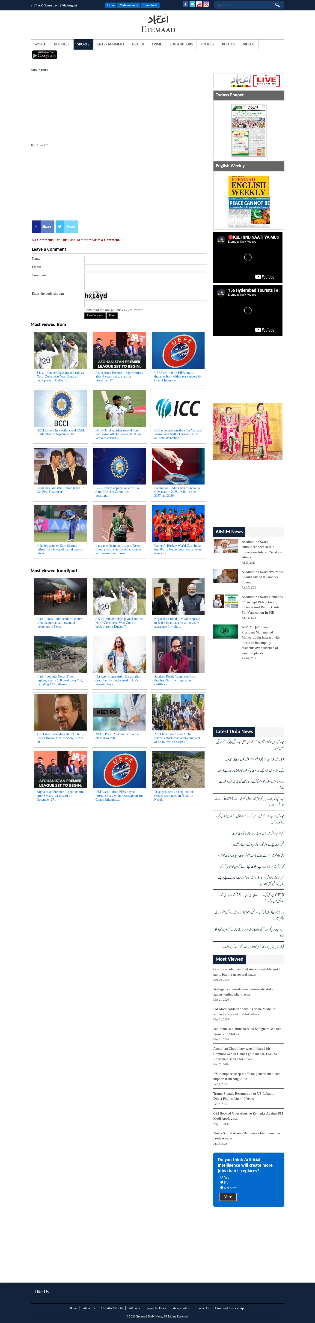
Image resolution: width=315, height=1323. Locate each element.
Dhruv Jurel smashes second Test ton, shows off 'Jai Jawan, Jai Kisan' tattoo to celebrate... (118, 434)
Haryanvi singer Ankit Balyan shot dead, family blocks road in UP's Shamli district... (117, 680)
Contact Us (202, 1308)
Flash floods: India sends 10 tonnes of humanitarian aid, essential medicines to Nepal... (59, 622)
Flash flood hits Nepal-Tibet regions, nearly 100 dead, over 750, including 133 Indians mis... (60, 680)
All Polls (134, 1308)
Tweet (70, 226)
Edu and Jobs (181, 44)
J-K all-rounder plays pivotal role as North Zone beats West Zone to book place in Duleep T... (60, 376)
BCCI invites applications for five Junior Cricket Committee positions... (117, 492)
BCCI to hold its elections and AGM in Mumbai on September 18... (60, 432)
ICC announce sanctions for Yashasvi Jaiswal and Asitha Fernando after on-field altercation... (178, 434)
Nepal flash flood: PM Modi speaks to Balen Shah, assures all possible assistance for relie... (177, 622)
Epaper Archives (156, 1308)
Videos (249, 44)
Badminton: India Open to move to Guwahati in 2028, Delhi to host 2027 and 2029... (177, 492)
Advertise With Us (112, 1308)
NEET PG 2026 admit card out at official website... (117, 736)
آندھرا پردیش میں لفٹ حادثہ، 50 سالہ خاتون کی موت (258, 833)
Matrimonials (129, 5)
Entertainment (110, 44)
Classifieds (150, 5)
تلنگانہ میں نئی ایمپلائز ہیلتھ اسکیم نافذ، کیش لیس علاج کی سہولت (254, 759)
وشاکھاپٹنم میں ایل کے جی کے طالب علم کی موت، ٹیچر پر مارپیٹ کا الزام (251, 856)
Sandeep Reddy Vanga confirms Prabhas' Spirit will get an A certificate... (175, 680)
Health (138, 44)
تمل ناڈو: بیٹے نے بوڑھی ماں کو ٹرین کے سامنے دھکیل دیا (258, 844)
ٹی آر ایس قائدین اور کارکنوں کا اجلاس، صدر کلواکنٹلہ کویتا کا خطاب (253, 947)
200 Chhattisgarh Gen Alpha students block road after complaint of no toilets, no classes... (177, 738)
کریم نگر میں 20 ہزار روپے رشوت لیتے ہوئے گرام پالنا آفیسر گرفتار (252, 867)
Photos (228, 44)
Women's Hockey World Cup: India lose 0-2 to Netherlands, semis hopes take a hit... (178, 549)
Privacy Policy (181, 1308)
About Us (89, 1308)
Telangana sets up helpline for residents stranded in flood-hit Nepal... (173, 795)
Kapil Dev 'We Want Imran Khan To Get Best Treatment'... (60, 490)
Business (61, 44)
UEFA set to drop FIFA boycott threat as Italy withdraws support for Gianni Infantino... (178, 376)
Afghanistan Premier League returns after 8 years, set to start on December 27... (119, 376)
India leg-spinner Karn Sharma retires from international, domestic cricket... (60, 549)
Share (46, 226)
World (40, 44)
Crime (157, 44)
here (126, 310)
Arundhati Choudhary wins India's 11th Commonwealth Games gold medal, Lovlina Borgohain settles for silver (245, 1054)
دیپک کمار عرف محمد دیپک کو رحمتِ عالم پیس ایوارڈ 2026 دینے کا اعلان (250, 770)
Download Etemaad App (230, 1308)
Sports (83, 44)
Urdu (110, 5)
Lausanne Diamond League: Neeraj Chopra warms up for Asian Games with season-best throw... (118, 549)
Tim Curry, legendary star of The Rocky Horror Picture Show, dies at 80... (60, 738)
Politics (207, 44)
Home (34, 69)
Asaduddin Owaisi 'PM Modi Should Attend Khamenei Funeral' (262, 577)
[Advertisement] (67, 24)
